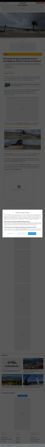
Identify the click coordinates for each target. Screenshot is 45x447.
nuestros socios (17, 214)
